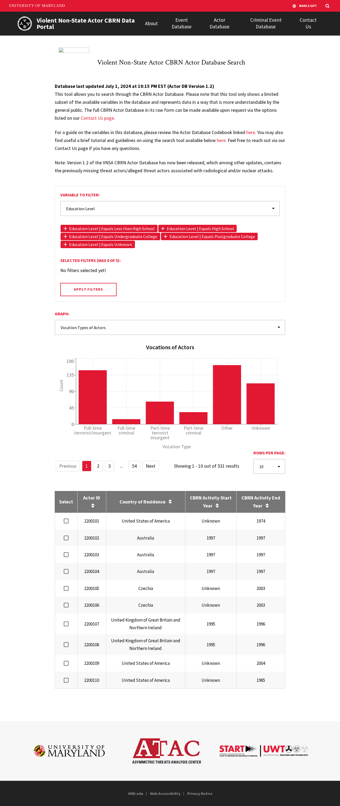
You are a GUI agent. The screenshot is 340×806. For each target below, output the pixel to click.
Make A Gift (308, 6)
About (151, 23)
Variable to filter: (80, 194)
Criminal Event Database (266, 23)
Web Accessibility (165, 793)
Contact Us (308, 23)
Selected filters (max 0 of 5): (90, 260)
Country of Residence (142, 502)
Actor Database (220, 23)
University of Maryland (37, 6)
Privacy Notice (199, 793)
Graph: (62, 313)
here (250, 132)
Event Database (182, 23)
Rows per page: (269, 452)
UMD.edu (135, 793)
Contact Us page (97, 118)
